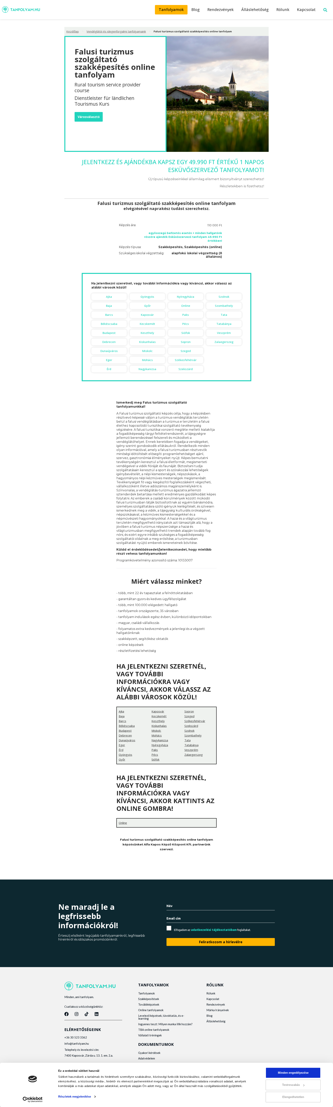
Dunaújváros (109, 351)
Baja (109, 306)
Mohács (147, 360)
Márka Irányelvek (217, 1010)
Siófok (185, 333)
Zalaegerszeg (223, 342)
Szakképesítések (148, 999)
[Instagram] (76, 1014)
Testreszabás (291, 1084)
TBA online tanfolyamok (153, 1029)
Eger (109, 360)
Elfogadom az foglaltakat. (212, 929)
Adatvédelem (146, 1058)
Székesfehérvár (186, 360)
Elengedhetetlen (293, 1097)
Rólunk (282, 9)
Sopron (186, 342)
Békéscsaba (109, 324)
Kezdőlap (72, 31)
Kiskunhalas (147, 342)
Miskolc (147, 351)
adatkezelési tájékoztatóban (214, 930)
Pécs (185, 324)
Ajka (109, 296)
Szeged (186, 351)
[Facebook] (66, 1014)
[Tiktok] (86, 1014)
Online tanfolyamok (150, 1010)
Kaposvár (147, 315)
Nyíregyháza (185, 296)
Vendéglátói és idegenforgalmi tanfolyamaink (116, 31)
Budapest (109, 333)
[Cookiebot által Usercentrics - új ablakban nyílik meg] (33, 1099)
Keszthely (147, 333)
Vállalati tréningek (150, 1035)
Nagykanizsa (147, 369)
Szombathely (224, 306)
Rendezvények (220, 9)
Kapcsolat (306, 9)
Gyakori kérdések (149, 1052)
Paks (185, 315)
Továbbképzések (148, 1004)
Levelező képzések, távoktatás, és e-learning (161, 1017)
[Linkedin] (96, 1014)
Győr (147, 306)
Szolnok (224, 296)
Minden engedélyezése (293, 1072)
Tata (224, 315)
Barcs (109, 315)
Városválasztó (89, 117)
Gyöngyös (147, 296)
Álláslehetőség (255, 9)
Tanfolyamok (171, 9)
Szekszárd (185, 369)
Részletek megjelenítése (74, 1096)
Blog (195, 9)
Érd (109, 369)
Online (185, 306)
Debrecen (109, 342)
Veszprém (224, 333)
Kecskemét (147, 324)
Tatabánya (223, 324)
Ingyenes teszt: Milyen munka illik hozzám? (165, 1024)
